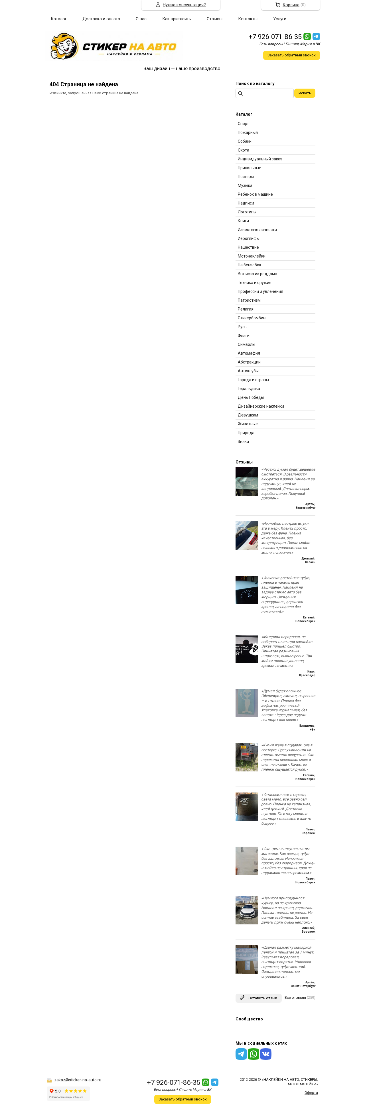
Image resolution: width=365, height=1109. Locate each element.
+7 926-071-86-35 (275, 37)
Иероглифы (248, 238)
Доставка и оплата (101, 18)
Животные (248, 424)
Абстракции (249, 362)
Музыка (245, 185)
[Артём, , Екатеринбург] (247, 494)
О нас (141, 18)
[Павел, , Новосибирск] (247, 874)
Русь (242, 326)
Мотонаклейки (251, 256)
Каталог (59, 18)
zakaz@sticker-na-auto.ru (77, 1080)
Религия (246, 309)
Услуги (279, 18)
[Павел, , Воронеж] (247, 820)
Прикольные (249, 168)
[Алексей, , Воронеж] (247, 923)
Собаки (245, 141)
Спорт (243, 123)
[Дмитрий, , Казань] (247, 548)
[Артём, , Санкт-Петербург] (247, 972)
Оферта (311, 1092)
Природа (246, 432)
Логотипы (247, 212)
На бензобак (249, 265)
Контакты (247, 18)
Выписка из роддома (257, 273)
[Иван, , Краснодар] (247, 662)
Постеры (246, 176)
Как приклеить (176, 18)
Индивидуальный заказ (260, 159)
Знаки (243, 441)
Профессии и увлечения (260, 291)
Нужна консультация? (184, 4)
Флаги (244, 335)
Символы (246, 344)
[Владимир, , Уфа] (247, 716)
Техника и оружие (254, 282)
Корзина (291, 4)
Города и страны (253, 379)
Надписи (246, 203)
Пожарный (248, 132)
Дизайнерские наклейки (261, 406)
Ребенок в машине (255, 194)
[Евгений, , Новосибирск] (247, 603)
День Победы (251, 397)
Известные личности (257, 229)
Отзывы (214, 18)
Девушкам (248, 415)
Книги (243, 220)
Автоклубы (248, 371)
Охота (243, 150)
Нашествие (248, 247)
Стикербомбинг (252, 318)
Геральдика (249, 388)
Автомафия (249, 353)
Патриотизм (249, 300)
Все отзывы (295, 997)
